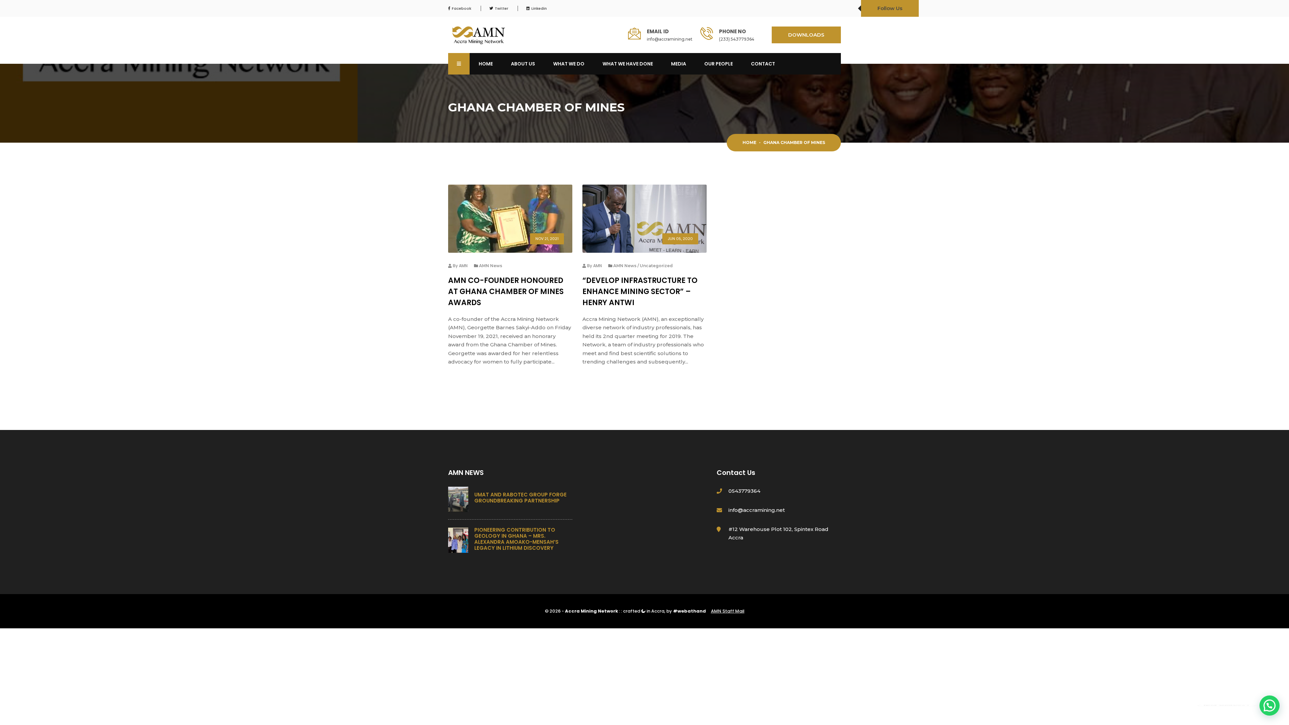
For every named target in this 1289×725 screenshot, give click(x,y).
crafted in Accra (643, 611)
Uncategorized (656, 265)
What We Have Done (628, 63)
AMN (463, 266)
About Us (523, 63)
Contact (763, 63)
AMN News (490, 265)
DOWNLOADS (806, 35)
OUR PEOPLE (718, 63)
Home (486, 63)
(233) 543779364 (736, 39)
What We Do (568, 63)
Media (678, 63)
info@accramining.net (670, 39)
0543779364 (744, 491)
